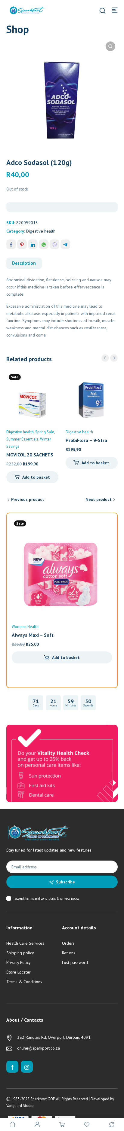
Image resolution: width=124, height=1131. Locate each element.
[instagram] (27, 1067)
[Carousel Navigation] (109, 358)
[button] (110, 46)
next (114, 358)
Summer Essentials (22, 439)
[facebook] (12, 1067)
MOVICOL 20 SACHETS (29, 455)
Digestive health (40, 231)
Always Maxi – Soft (33, 635)
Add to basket (36, 477)
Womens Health (25, 626)
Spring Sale (44, 431)
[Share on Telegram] (65, 244)
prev (105, 358)
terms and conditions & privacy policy (52, 898)
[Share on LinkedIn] (33, 244)
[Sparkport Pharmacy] (27, 9)
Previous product (27, 499)
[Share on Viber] (54, 244)
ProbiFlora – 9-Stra (86, 440)
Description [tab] (24, 263)
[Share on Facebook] (11, 244)
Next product (98, 499)
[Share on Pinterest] (22, 244)
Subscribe (65, 882)
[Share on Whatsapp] (43, 244)
